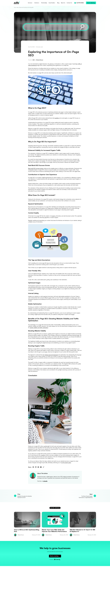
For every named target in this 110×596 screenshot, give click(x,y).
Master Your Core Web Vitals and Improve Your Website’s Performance (54, 530)
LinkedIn (45, 481)
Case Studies (52, 2)
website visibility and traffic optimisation (39, 327)
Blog (58, 2)
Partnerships (44, 2)
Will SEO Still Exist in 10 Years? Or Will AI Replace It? (82, 530)
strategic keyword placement (51, 355)
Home (15, 7)
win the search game (66, 462)
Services (30, 2)
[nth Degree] (20, 3)
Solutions (36, 2)
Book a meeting (54, 556)
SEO (34, 60)
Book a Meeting (91, 2)
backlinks (57, 118)
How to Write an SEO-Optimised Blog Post (26, 530)
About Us (63, 2)
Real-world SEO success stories (35, 168)
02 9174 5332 (80, 2)
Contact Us (69, 2)
